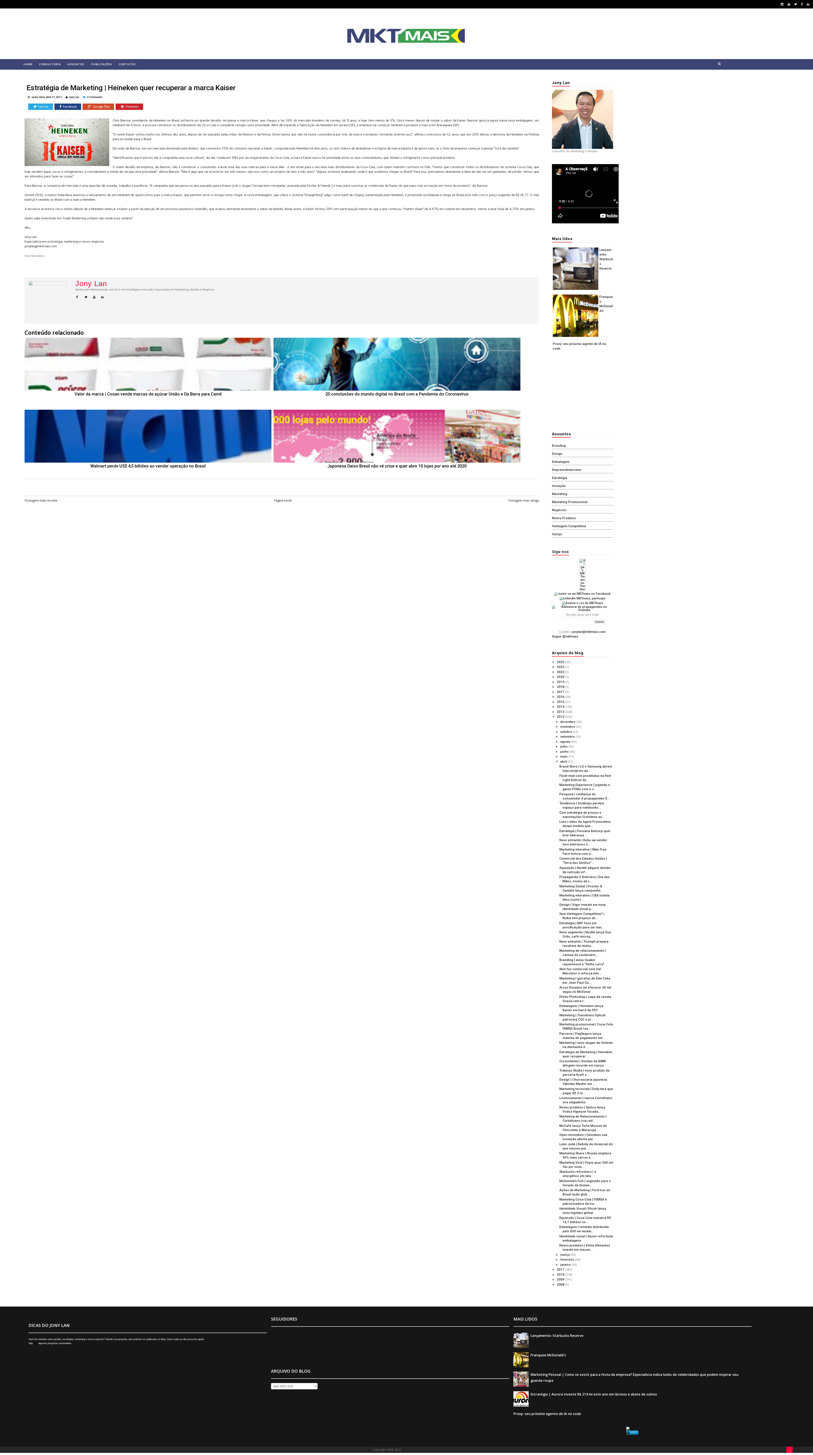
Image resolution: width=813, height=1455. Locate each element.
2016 (561, 697)
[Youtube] (789, 4)
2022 (561, 672)
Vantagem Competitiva (569, 526)
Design (557, 454)
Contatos (127, 64)
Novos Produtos (564, 518)
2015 (561, 702)
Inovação (559, 486)
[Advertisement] (578, 392)
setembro (567, 737)
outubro (566, 732)
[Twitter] (795, 4)
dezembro (568, 722)
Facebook (69, 107)
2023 (561, 667)
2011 (561, 1269)
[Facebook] (802, 4)
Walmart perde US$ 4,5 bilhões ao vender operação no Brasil (148, 466)
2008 (561, 1284)
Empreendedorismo (566, 470)
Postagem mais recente (41, 500)
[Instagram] (782, 4)
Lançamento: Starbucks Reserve (606, 259)
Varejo (557, 534)
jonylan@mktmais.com (589, 632)
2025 (561, 662)
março (565, 1255)
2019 (561, 682)
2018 (561, 687)
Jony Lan (91, 283)
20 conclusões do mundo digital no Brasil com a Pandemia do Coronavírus (397, 394)
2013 (561, 712)
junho (565, 752)
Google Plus (101, 107)
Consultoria (50, 64)
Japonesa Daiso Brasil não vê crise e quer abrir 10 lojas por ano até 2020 (397, 466)
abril (564, 761)
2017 (561, 692)
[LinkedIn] (808, 4)
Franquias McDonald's (548, 1355)
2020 (561, 677)
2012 (561, 717)
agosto (565, 742)
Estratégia (559, 478)
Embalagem (561, 462)
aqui (35, 1343)
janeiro (566, 1265)
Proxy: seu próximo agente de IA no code (547, 1413)
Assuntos (75, 64)
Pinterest (132, 107)
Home (28, 64)
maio (564, 756)
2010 (561, 1275)
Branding (559, 446)
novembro (568, 727)
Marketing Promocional (569, 502)
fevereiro (567, 1259)
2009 (561, 1279)
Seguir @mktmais (565, 636)
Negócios (559, 510)
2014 (561, 707)
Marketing (559, 494)
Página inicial (283, 500)
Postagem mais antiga (523, 500)
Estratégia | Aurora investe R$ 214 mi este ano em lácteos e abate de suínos (594, 1394)
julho (564, 746)
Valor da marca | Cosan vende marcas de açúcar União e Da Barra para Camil (148, 394)
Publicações (101, 64)
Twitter (43, 107)
